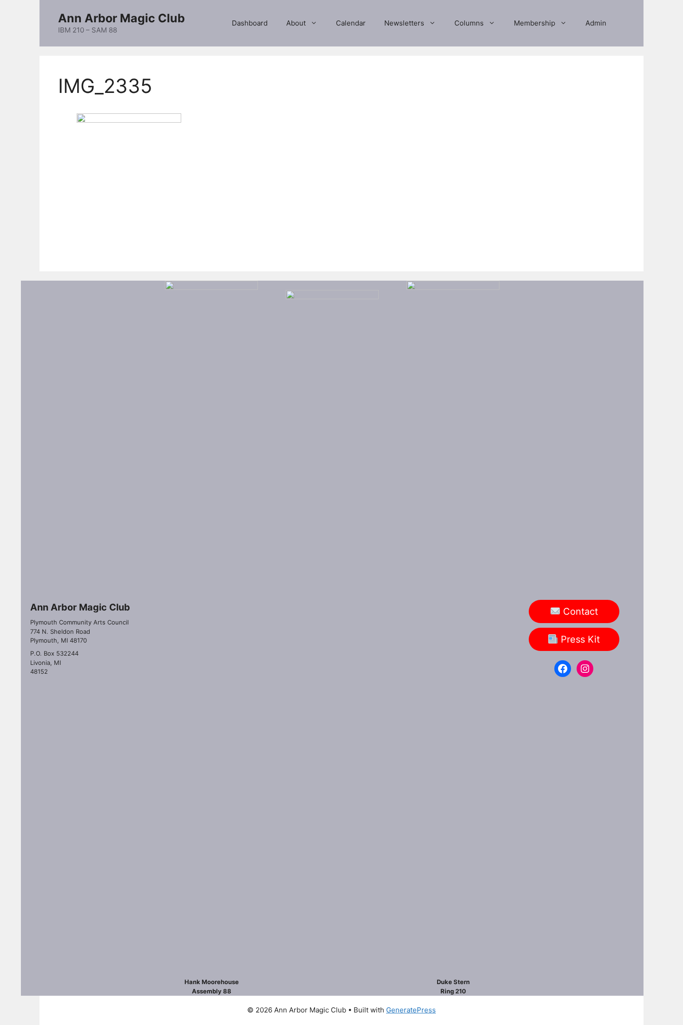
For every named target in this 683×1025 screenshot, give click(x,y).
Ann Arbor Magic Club (121, 18)
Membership (534, 23)
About (296, 23)
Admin (595, 23)
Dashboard (250, 23)
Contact (579, 611)
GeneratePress (411, 1009)
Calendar (351, 23)
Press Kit (579, 639)
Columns (469, 23)
